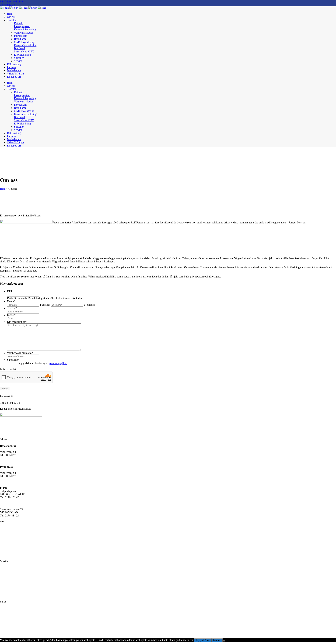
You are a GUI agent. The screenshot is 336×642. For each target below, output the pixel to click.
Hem (2, 188)
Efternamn (89, 304)
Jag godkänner (202, 640)
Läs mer (217, 640)
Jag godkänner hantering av (42, 363)
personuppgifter (58, 363)
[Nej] (224, 640)
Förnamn (45, 304)
